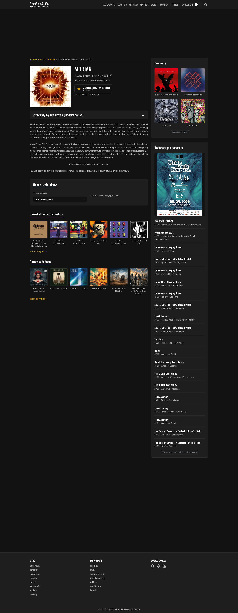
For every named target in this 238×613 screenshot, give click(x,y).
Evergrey (166, 125)
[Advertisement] (119, 31)
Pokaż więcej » (37, 251)
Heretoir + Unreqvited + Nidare (169, 362)
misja (92, 570)
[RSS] (164, 566)
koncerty (34, 570)
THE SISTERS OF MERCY (165, 374)
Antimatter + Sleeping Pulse (167, 247)
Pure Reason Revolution (166, 95)
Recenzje (144, 4)
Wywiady (164, 4)
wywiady (33, 594)
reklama (93, 582)
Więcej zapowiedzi (179, 132)
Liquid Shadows (161, 316)
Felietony (175, 4)
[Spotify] (158, 566)
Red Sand (158, 339)
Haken (157, 351)
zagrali (32, 582)
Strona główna (36, 59)
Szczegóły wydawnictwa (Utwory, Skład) (58, 114)
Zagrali (154, 4)
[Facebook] (152, 566)
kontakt (93, 590)
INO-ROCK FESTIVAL (163, 221)
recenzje (33, 578)
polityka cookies (97, 578)
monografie (35, 586)
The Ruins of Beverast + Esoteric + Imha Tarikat (177, 431)
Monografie (187, 4)
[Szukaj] (205, 4)
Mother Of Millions (193, 95)
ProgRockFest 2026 (164, 232)
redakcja (94, 566)
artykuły (33, 590)
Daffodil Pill (192, 125)
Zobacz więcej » (38, 299)
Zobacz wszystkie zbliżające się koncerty (179, 452)
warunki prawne (97, 574)
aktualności (35, 566)
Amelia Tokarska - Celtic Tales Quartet (172, 259)
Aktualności (109, 4)
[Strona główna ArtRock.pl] (40, 4)
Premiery (133, 4)
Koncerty (122, 4)
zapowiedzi (35, 574)
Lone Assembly (161, 397)
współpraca (95, 586)
